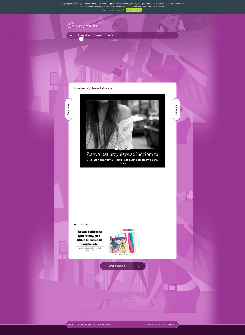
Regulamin (71, 324)
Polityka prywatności (84, 324)
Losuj (98, 35)
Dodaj (110, 35)
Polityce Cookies (116, 10)
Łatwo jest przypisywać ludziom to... (94, 88)
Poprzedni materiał (67, 98)
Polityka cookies (98, 324)
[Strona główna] (86, 29)
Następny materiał (174, 98)
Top (70, 35)
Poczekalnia (84, 36)
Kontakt (109, 324)
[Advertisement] (122, 61)
